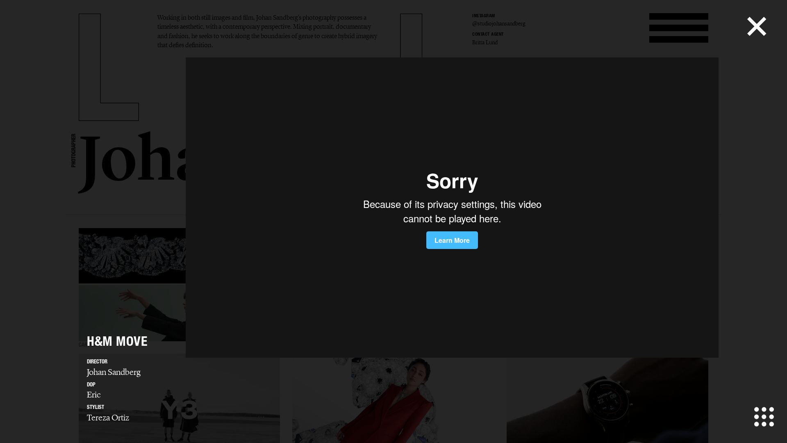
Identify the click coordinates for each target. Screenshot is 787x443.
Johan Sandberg (114, 372)
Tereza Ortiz (108, 417)
